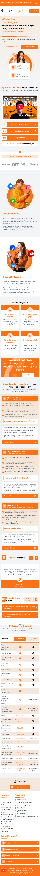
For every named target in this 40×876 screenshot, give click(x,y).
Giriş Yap (35, 11)
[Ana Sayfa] (6, 10)
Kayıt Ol (24, 11)
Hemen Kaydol (28, 375)
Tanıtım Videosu (9, 442)
